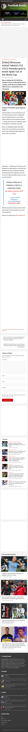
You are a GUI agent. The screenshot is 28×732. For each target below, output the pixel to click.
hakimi (6, 329)
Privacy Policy (4, 722)
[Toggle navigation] (3, 19)
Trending (19, 441)
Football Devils (21, 215)
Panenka (10, 329)
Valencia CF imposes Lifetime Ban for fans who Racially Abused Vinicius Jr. (17, 483)
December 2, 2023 (12, 454)
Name (3, 375)
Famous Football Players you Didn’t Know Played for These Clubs (15, 467)
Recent (5, 439)
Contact (3, 724)
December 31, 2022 (6, 648)
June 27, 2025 (11, 447)
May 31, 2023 (11, 470)
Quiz (2, 716)
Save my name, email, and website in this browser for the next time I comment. (14, 395)
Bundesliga (10, 472)
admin (12, 77)
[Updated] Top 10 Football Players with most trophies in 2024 (17, 452)
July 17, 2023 (11, 462)
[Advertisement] (14, 44)
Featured (10, 441)
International (6, 59)
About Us (3, 718)
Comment (4, 359)
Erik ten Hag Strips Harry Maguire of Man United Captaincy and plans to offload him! (16, 459)
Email (3, 381)
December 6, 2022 (6, 77)
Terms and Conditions (6, 720)
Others (14, 449)
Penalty (13, 329)
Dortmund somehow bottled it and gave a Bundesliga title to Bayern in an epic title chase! (16, 475)
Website (4, 387)
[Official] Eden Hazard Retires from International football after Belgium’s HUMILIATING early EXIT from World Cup (14, 346)
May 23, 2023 (11, 486)
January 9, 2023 (5, 623)
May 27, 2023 (11, 478)
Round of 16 (18, 329)
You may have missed (8, 554)
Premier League (11, 456)
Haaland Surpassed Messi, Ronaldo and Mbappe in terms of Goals (16, 445)
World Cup (13, 59)
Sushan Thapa (18, 462)
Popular (15, 441)
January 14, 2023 (5, 600)
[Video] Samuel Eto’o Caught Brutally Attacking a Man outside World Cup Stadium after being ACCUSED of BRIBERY (14, 339)
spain (22, 329)
